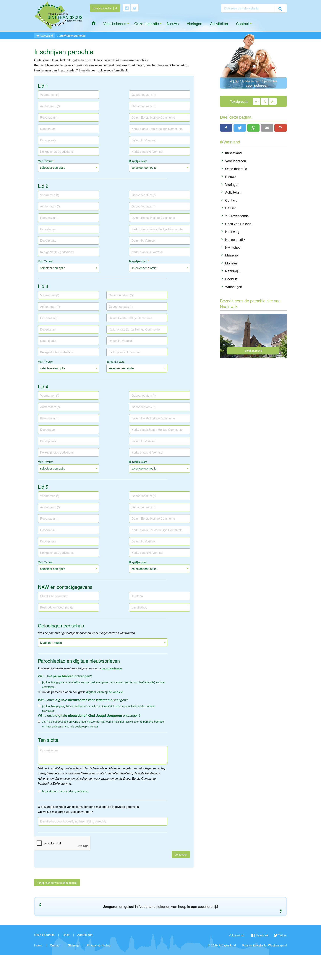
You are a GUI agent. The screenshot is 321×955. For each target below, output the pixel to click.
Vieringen (232, 184)
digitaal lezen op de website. (105, 692)
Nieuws (230, 176)
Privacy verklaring (98, 945)
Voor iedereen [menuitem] (114, 23)
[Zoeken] (280, 8)
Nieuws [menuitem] (173, 23)
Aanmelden (85, 935)
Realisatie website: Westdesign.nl (264, 945)
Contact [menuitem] (242, 23)
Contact (231, 200)
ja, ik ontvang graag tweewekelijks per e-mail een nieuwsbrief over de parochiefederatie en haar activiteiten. (98, 708)
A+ (273, 101)
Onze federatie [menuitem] (146, 23)
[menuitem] (93, 23)
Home (38, 945)
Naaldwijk (232, 270)
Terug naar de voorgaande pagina (57, 882)
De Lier (230, 207)
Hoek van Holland (238, 223)
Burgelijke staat (138, 161)
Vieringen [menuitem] (194, 23)
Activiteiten (233, 192)
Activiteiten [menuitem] (219, 23)
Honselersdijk (235, 239)
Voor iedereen (235, 160)
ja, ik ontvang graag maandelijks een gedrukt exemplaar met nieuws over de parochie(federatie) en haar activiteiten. (103, 684)
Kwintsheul (233, 247)
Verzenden (181, 854)
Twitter (282, 935)
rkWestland (46, 35)
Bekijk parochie (253, 350)
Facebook (261, 935)
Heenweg (232, 231)
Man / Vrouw (46, 161)
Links (65, 935)
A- (256, 101)
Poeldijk (231, 278)
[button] (226, 128)
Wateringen (233, 286)
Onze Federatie (44, 935)
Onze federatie (236, 168)
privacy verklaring (78, 791)
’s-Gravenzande (237, 215)
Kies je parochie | (104, 8)
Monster (231, 263)
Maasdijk (231, 255)
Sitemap (73, 945)
